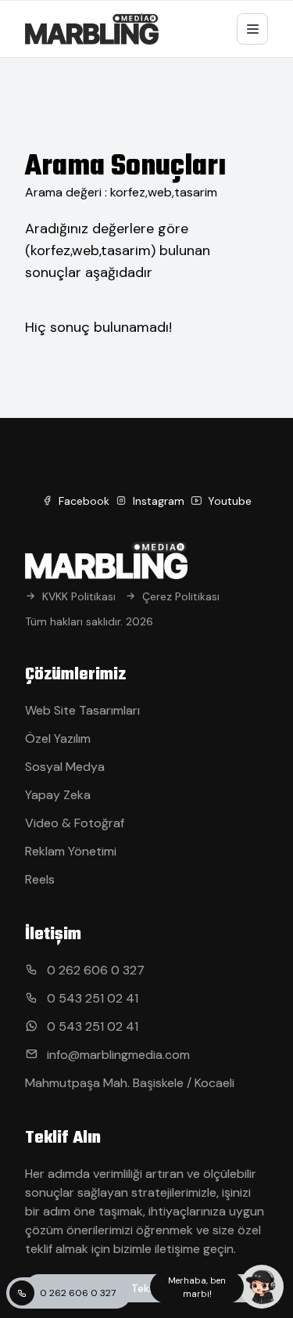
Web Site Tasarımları (82, 710)
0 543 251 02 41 (91, 998)
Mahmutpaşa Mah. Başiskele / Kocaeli (129, 1083)
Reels (40, 879)
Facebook (82, 501)
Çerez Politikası (181, 596)
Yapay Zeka (58, 795)
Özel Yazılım (58, 738)
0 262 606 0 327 (78, 1293)
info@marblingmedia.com (117, 1054)
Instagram (157, 501)
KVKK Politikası (79, 596)
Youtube (228, 501)
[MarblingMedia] (92, 29)
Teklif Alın (155, 1288)
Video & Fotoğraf (74, 823)
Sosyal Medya (65, 766)
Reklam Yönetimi (70, 851)
